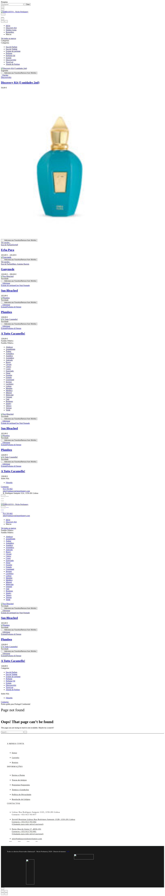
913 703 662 (8, 489)
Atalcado (9, 360)
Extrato (8, 58)
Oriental (9, 397)
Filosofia (9, 483)
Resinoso (9, 401)
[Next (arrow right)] (6, 894)
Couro (8, 369)
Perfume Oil (10, 56)
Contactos (5, 487)
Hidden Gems (11, 30)
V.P (68, 851)
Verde (8, 410)
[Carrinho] (2, 16)
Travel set (9, 62)
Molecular (10, 395)
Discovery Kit (11, 28)
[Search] (3, 14)
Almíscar (9, 347)
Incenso (9, 382)
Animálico (10, 354)
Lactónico (9, 384)
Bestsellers (10, 32)
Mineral (9, 393)
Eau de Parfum (11, 47)
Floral (8, 373)
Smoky (8, 404)
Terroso (9, 408)
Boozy (8, 362)
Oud (7, 399)
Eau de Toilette (11, 49)
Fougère (9, 375)
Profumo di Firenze (14, 307)
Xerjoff (15, 245)
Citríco (8, 367)
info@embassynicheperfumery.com (16, 491)
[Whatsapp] (19, 840)
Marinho (9, 388)
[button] (5, 283)
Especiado (10, 371)
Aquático (9, 356)
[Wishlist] (2, 498)
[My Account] (7, 495)
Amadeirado (10, 349)
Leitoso (8, 386)
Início (8, 26)
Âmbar (8, 351)
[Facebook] (1, 502)
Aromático (10, 358)
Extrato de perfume (13, 51)
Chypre (8, 364)
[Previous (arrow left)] (2, 894)
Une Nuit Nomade (23, 285)
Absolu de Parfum (13, 64)
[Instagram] (3, 502)
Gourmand (10, 380)
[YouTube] (5, 502)
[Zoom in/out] (6, 891)
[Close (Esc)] (2, 891)
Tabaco (8, 406)
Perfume (9, 53)
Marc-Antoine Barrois (20, 264)
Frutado (9, 377)
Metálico (9, 390)
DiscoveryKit (11, 60)
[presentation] (14, 68)
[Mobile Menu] (2, 9)
